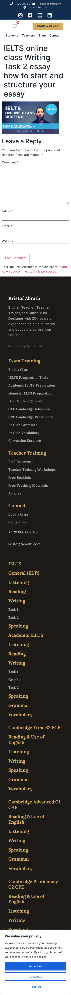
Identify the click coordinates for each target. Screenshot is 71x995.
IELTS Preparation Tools (28, 377)
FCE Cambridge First (25, 401)
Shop (42, 35)
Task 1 (13, 609)
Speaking (18, 626)
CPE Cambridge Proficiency (30, 417)
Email (7, 225)
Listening (18, 582)
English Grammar (22, 425)
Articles (14, 493)
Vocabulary (20, 715)
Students (12, 35)
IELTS (14, 564)
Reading (17, 591)
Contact (55, 35)
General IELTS (24, 573)
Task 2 (13, 617)
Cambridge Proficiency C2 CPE (33, 884)
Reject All (35, 986)
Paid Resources (20, 461)
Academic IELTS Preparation (31, 385)
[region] (35, 962)
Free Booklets (19, 477)
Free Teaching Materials (28, 485)
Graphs (14, 679)
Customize (35, 976)
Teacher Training (27, 453)
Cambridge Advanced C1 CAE (34, 804)
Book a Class (18, 369)
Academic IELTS (25, 635)
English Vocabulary (23, 433)
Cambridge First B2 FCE (34, 727)
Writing (16, 601)
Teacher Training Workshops (32, 469)
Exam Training (24, 361)
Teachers (28, 35)
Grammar (19, 705)
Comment (10, 162)
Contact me (17, 522)
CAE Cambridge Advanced (29, 409)
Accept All (35, 966)
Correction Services (24, 440)
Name (7, 210)
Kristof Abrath (24, 298)
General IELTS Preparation (30, 393)
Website (7, 241)
